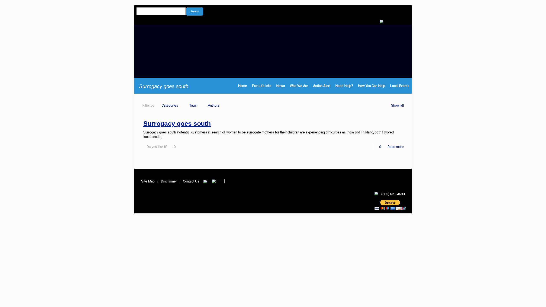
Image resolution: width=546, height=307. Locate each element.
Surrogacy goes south (177, 123)
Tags (193, 105)
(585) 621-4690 (393, 194)
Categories (170, 105)
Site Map (148, 181)
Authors (213, 105)
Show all (397, 105)
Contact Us (191, 181)
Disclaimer (169, 181)
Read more (396, 147)
